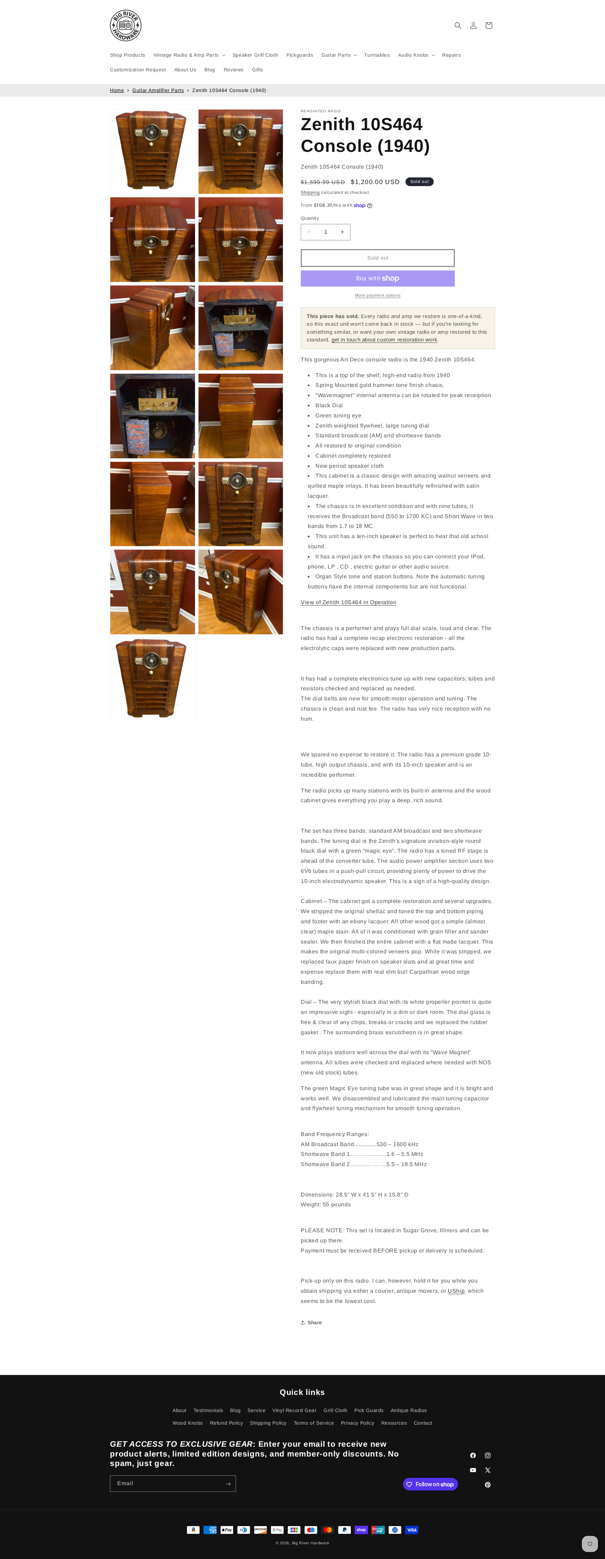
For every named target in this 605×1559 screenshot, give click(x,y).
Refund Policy (226, 1422)
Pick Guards (369, 1410)
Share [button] (315, 1322)
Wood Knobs (188, 1422)
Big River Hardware (311, 1543)
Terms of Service (314, 1422)
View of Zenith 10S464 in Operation (348, 602)
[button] (188, 55)
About (180, 1410)
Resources (394, 1422)
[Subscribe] (228, 1484)
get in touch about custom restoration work (384, 340)
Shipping (310, 192)
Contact (423, 1422)
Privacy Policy (357, 1422)
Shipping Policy (268, 1422)
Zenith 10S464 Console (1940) (229, 90)
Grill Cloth (336, 1410)
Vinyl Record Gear (294, 1410)
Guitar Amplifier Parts (158, 90)
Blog (235, 1410)
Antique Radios (409, 1410)
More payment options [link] (378, 295)
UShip (456, 1291)
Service (256, 1410)
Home (117, 90)
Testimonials (208, 1410)
